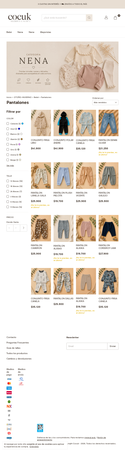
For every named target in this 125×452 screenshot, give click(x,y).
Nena (20, 32)
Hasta (16, 222)
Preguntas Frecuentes (18, 342)
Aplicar (23, 228)
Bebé (9, 32)
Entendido (34, 447)
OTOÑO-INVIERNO (23, 97)
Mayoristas (45, 32)
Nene (31, 32)
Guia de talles (13, 348)
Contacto (11, 337)
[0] (115, 17)
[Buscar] (89, 17)
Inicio (9, 97)
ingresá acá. (90, 437)
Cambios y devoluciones (19, 358)
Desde (10, 222)
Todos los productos (17, 353)
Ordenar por (98, 98)
